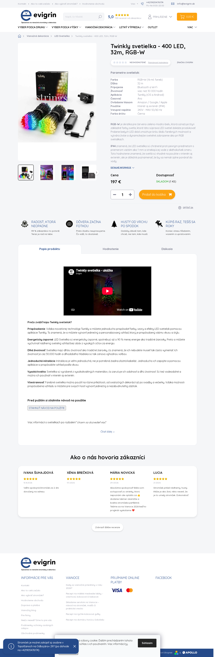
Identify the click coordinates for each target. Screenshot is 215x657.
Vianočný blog (28, 610)
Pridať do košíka (154, 194)
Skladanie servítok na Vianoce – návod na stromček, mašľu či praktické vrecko (82, 605)
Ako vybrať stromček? (66, 3)
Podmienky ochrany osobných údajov (37, 627)
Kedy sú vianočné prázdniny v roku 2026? (84, 586)
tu (126, 644)
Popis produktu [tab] (49, 249)
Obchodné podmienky (33, 633)
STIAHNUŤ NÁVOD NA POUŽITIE (47, 408)
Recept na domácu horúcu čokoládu (85, 619)
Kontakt (22, 3)
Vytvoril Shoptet (164, 652)
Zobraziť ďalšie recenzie (107, 527)
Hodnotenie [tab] (111, 249)
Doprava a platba (30, 605)
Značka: (185, 62)
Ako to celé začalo (40, 3)
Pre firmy (26, 615)
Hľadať (100, 16)
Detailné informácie (121, 167)
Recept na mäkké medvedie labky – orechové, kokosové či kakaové (84, 595)
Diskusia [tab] (167, 249)
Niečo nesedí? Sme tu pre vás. (36, 620)
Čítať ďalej (106, 431)
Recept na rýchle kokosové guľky (83, 614)
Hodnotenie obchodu (93, 3)
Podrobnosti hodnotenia (158, 62)
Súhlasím (147, 643)
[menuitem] (33, 27)
